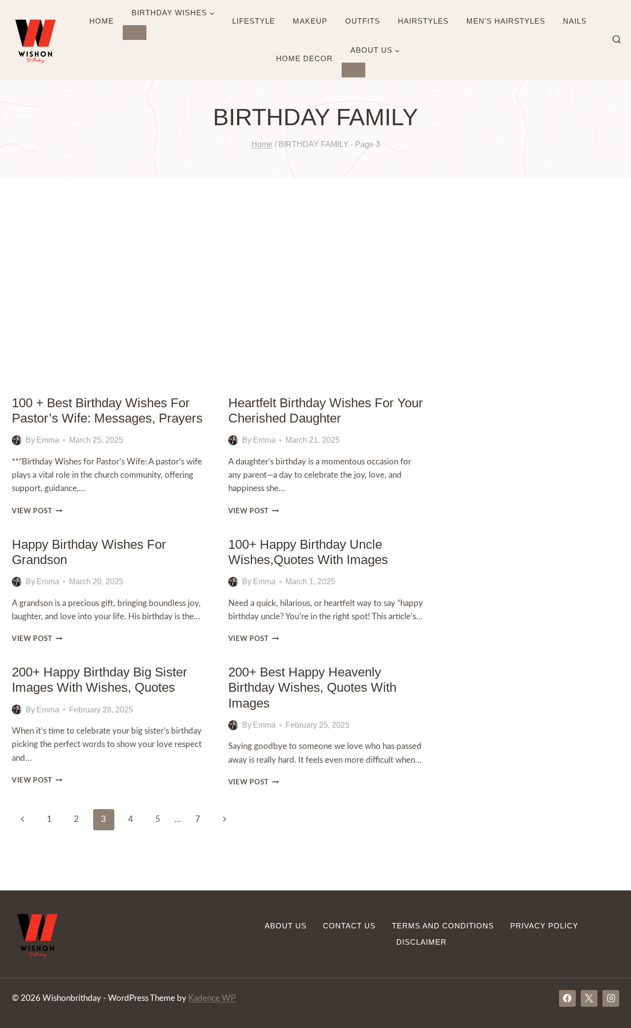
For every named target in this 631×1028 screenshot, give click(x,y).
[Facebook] (567, 998)
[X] (589, 998)
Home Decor (304, 58)
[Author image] (17, 440)
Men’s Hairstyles (505, 21)
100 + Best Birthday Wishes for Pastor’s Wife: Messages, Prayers (107, 410)
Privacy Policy (544, 926)
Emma (47, 440)
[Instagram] (610, 998)
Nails (575, 21)
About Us (286, 926)
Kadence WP (212, 998)
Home (101, 21)
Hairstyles (423, 21)
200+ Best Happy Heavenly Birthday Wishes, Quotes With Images (312, 687)
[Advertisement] (315, 287)
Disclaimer (421, 942)
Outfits (362, 21)
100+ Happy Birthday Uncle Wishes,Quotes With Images (308, 552)
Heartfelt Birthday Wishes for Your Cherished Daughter (325, 410)
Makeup (310, 21)
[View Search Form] (617, 40)
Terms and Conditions (443, 926)
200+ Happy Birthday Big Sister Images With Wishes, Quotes (99, 680)
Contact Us (349, 926)
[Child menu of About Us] (353, 70)
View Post (37, 511)
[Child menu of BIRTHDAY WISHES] (134, 32)
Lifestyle (253, 21)
